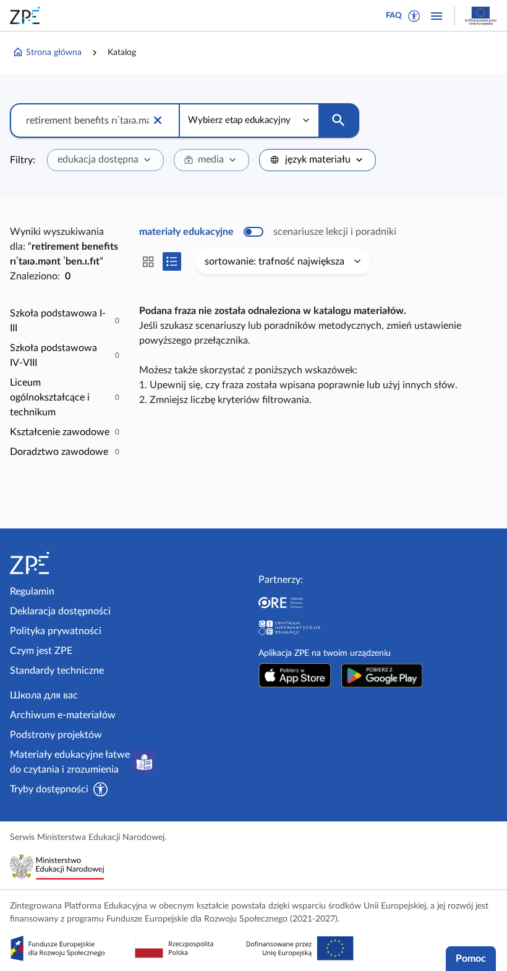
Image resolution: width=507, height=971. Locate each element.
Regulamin (32, 591)
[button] (414, 16)
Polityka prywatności (55, 631)
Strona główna (54, 52)
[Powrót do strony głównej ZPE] (27, 15)
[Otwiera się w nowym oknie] (294, 675)
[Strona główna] (67, 563)
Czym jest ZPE (41, 651)
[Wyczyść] (157, 120)
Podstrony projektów (56, 735)
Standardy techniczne (57, 671)
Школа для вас (44, 695)
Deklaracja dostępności (60, 611)
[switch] (267, 231)
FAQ (394, 16)
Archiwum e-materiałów (63, 715)
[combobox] (105, 160)
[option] (64, 320)
